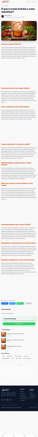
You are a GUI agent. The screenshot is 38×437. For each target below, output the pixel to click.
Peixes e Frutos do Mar (27, 358)
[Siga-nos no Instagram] (2, 400)
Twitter (12, 303)
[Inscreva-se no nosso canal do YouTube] (8, 400)
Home (2, 5)
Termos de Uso (22, 393)
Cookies (35, 407)
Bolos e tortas (26, 356)
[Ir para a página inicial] (6, 1)
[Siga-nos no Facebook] (5, 400)
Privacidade (31, 407)
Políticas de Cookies (23, 396)
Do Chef (3, 356)
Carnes (13, 358)
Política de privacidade (23, 398)
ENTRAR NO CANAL (19, 323)
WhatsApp (20, 303)
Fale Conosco (22, 400)
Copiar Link (28, 303)
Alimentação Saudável (6, 358)
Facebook (4, 303)
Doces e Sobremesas (18, 356)
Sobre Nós (22, 391)
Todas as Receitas (10, 356)
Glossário (6, 5)
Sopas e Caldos (18, 358)
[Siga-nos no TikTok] (10, 400)
